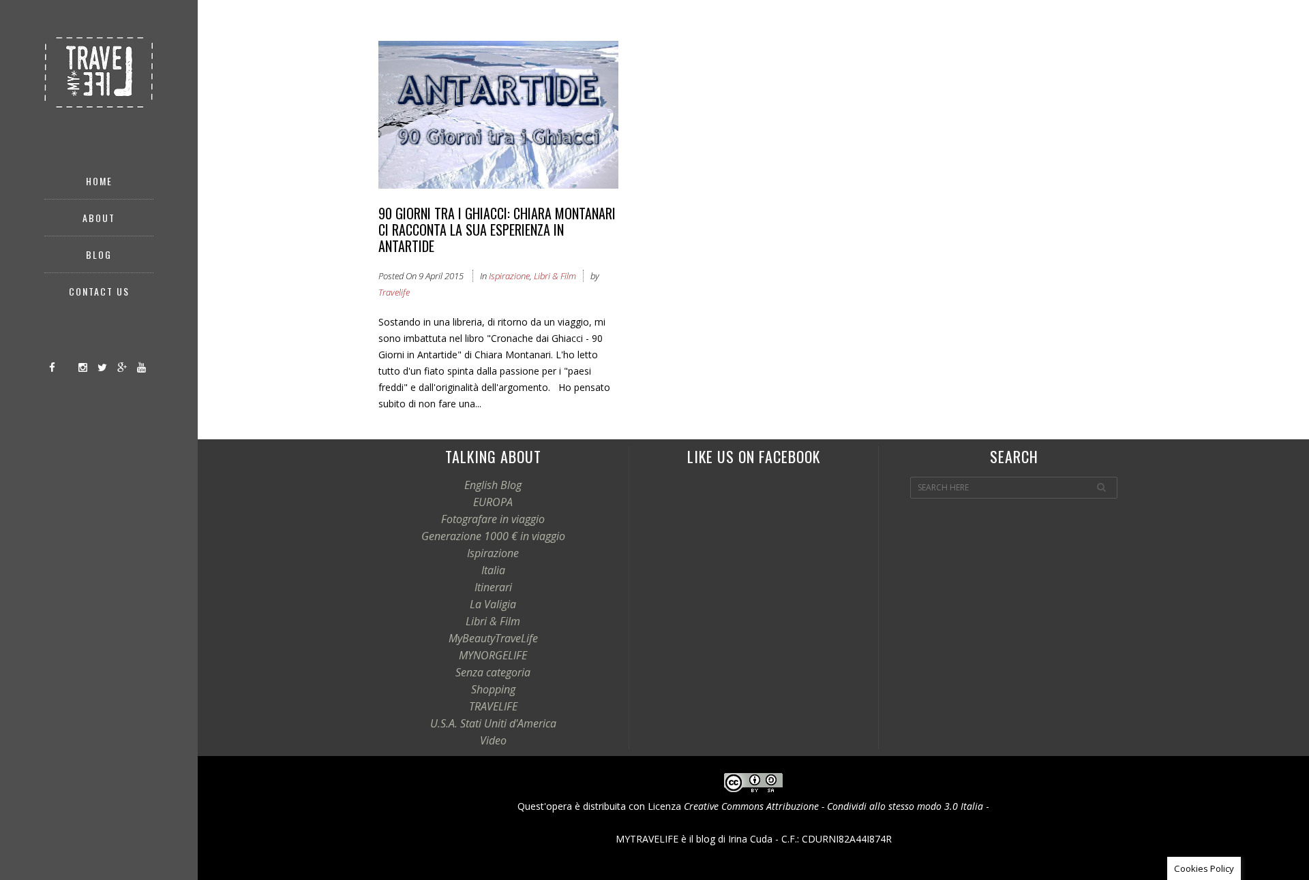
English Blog (493, 484)
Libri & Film (555, 276)
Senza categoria (492, 672)
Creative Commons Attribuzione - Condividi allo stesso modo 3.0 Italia (833, 806)
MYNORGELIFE (493, 655)
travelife (394, 292)
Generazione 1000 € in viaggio (493, 536)
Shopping (493, 689)
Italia (493, 570)
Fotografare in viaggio (493, 519)
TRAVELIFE (493, 706)
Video (493, 740)
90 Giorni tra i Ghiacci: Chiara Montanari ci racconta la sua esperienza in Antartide (497, 229)
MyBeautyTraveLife (493, 638)
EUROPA (493, 501)
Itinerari (493, 587)
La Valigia (493, 604)
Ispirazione (509, 276)
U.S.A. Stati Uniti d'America (493, 723)
